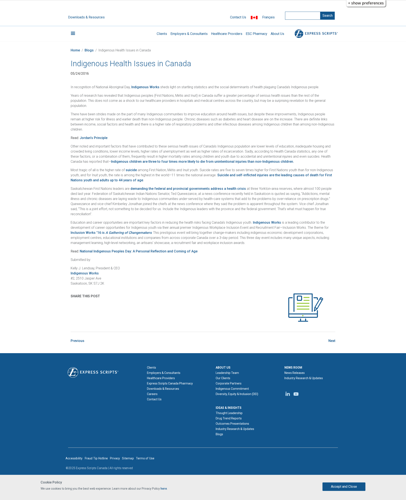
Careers (152, 394)
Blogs (89, 50)
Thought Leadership (229, 413)
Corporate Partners (228, 383)
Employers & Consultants (189, 34)
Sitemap (128, 458)
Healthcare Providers (226, 34)
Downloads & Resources (86, 17)
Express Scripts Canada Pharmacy (170, 383)
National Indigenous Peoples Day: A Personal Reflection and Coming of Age (139, 251)
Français (268, 17)
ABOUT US (223, 367)
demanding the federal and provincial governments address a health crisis (188, 189)
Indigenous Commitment (232, 388)
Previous (77, 341)
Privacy (115, 458)
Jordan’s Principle (93, 138)
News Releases (294, 373)
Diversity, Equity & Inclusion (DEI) (237, 394)
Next (331, 341)
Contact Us (238, 17)
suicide (131, 170)
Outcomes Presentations (232, 423)
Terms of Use (145, 458)
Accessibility (74, 458)
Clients (162, 34)
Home (75, 50)
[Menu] (72, 33)
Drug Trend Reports (229, 418)
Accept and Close (344, 487)
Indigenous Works (145, 87)
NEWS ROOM (293, 367)
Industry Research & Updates (235, 429)
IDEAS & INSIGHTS (228, 407)
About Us (277, 34)
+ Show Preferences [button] (366, 3)
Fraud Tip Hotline (96, 458)
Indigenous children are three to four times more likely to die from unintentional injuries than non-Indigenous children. (202, 162)
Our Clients (223, 378)
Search (327, 16)
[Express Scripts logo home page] (315, 34)
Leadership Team (227, 373)
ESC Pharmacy (256, 34)
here (163, 488)
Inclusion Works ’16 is (111, 233)
